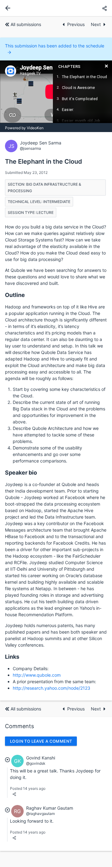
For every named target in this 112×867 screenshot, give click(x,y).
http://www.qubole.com (37, 675)
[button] (104, 8)
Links (12, 656)
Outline (15, 295)
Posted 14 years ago (27, 788)
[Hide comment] (7, 759)
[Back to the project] (6, 8)
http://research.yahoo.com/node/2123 (51, 688)
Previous (76, 24)
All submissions (26, 24)
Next (96, 24)
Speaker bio (21, 472)
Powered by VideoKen (24, 128)
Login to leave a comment (41, 741)
